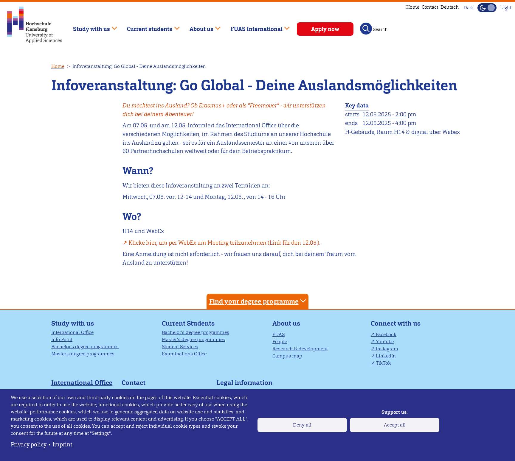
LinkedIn (386, 356)
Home (412, 7)
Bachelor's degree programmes (85, 346)
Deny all (302, 425)
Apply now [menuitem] (325, 29)
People (279, 341)
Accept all (395, 425)
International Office (72, 332)
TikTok (383, 363)
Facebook (386, 334)
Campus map (287, 356)
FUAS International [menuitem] (252, 26)
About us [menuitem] (197, 26)
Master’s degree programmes (82, 354)
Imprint (62, 444)
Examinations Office (184, 354)
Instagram (387, 349)
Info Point (61, 339)
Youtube (385, 341)
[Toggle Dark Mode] (487, 7)
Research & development (300, 349)
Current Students (188, 323)
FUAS (278, 334)
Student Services (180, 346)
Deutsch (449, 7)
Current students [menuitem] (146, 26)
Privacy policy (28, 444)
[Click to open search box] (366, 29)
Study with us (72, 323)
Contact (430, 7)
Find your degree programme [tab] (254, 301)
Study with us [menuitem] (87, 26)
